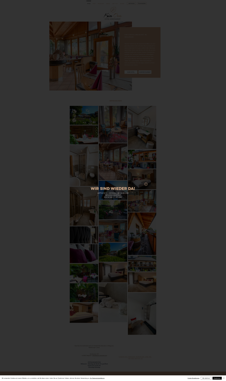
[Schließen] (224, 378)
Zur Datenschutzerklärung (97, 378)
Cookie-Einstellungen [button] (193, 378)
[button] (146, 184)
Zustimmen (217, 378)
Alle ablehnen (206, 378)
